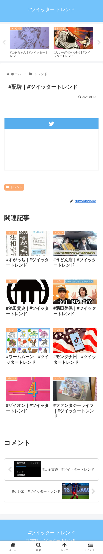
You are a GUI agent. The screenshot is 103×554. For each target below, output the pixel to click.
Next (99, 42)
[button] (92, 473)
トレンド (16, 187)
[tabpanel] (30, 41)
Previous (4, 42)
